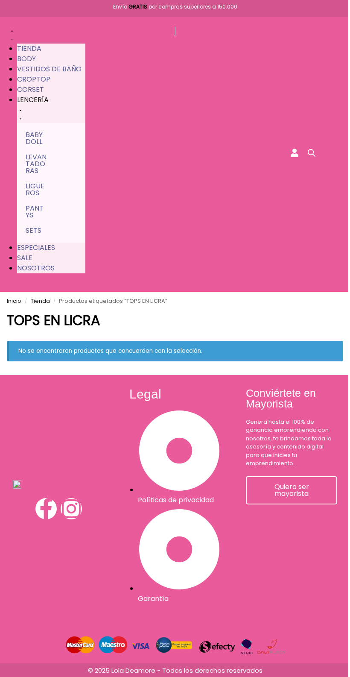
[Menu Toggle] (12, 35)
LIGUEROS (35, 189)
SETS (33, 230)
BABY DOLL (34, 138)
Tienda (40, 301)
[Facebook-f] (46, 508)
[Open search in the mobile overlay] (311, 153)
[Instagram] (71, 508)
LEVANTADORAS (36, 164)
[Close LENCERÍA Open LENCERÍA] (20, 114)
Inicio (14, 301)
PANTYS (35, 211)
